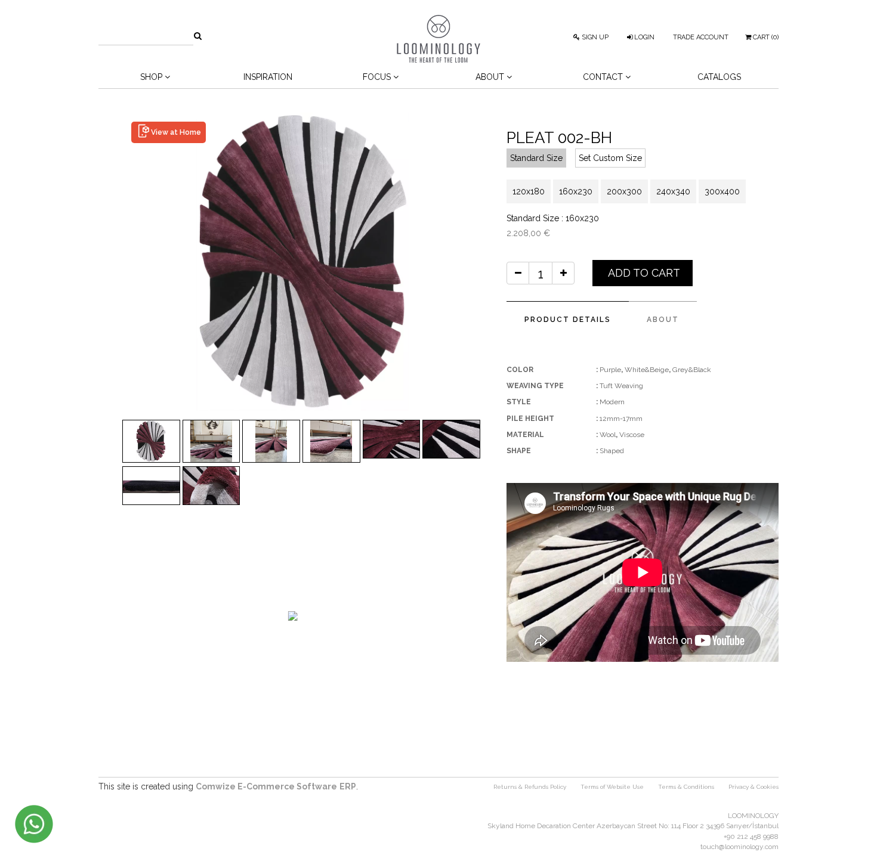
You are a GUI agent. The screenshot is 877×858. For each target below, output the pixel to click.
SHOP (152, 77)
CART (765, 37)
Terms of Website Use (612, 786)
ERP (347, 786)
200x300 (624, 191)
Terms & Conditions (686, 786)
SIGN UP (594, 37)
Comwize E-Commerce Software (266, 786)
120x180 (528, 191)
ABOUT (663, 319)
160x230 (575, 191)
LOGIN (643, 37)
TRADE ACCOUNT (700, 37)
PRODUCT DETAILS (567, 319)
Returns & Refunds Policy (529, 786)
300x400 (722, 191)
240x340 (673, 191)
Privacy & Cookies (753, 786)
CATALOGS (719, 77)
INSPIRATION (267, 77)
